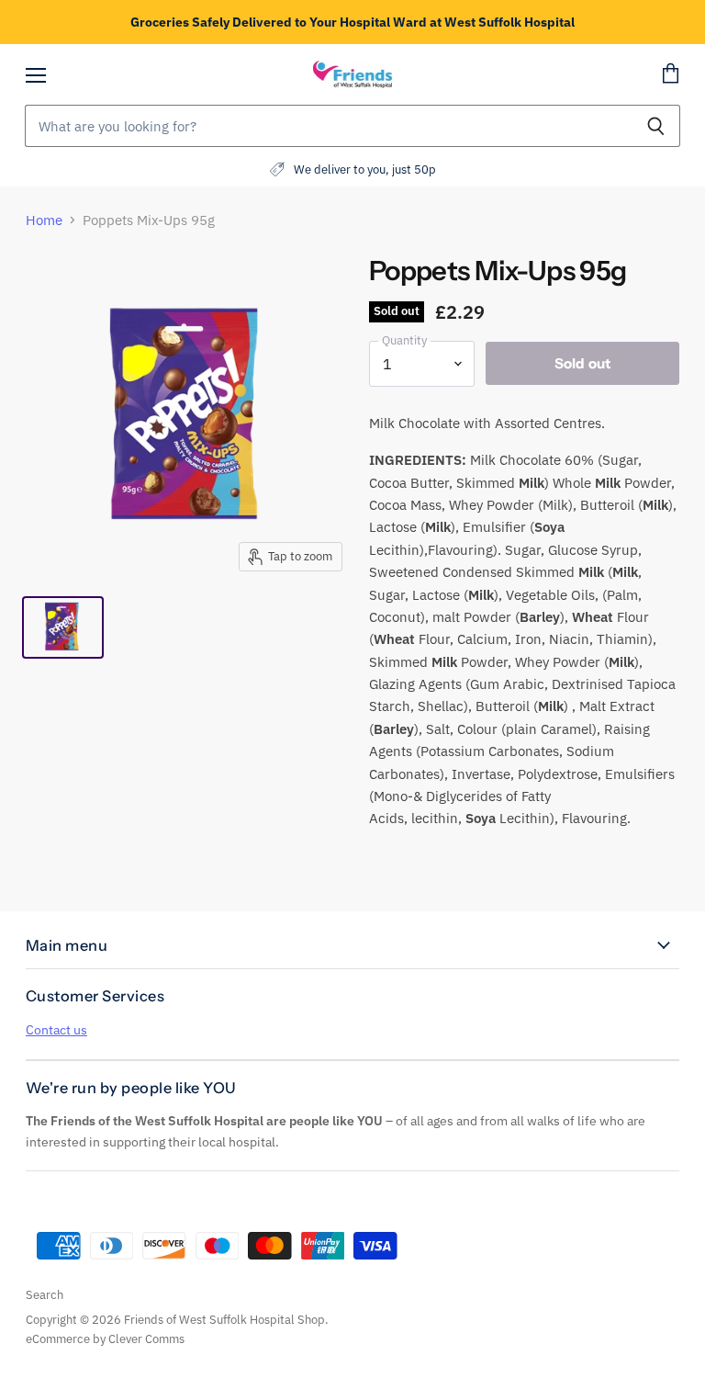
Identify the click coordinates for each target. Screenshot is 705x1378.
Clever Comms (146, 1339)
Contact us (56, 1030)
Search (44, 1295)
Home (44, 220)
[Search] (656, 126)
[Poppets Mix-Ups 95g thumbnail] (63, 627)
